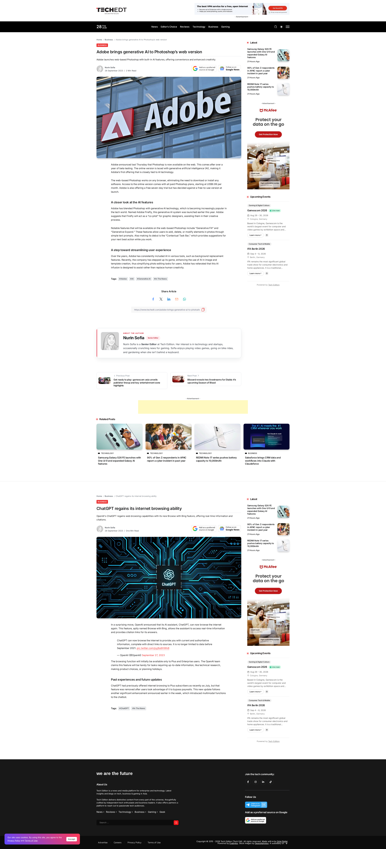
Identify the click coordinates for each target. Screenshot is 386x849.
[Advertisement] (193, 407)
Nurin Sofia (110, 67)
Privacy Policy (14, 840)
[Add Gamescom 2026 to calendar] (267, 235)
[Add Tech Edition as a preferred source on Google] (204, 68)
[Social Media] (248, 782)
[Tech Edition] (111, 10)
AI (132, 279)
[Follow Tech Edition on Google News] (229, 68)
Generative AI (144, 279)
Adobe (124, 279)
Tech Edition (274, 285)
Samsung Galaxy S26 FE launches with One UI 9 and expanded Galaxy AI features (261, 53)
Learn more (256, 234)
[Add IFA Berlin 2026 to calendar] (267, 273)
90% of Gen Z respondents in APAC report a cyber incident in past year (261, 71)
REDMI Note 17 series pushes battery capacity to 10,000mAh (260, 87)
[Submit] (176, 822)
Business (109, 40)
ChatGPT (125, 708)
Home (99, 40)
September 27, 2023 (153, 655)
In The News (161, 279)
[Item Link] (283, 55)
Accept (71, 839)
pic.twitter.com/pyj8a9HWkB (153, 648)
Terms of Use (31, 840)
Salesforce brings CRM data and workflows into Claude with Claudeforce (263, 460)
